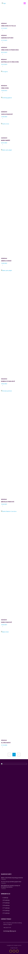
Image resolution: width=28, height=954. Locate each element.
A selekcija (5, 897)
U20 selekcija (6, 900)
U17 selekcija (6, 908)
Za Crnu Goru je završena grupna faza (11, 881)
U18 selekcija (6, 905)
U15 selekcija (6, 913)
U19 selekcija (6, 903)
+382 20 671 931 (7, 927)
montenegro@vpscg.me (9, 931)
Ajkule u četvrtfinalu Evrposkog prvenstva (12, 877)
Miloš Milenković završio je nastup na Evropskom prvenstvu (10, 886)
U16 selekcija (6, 910)
